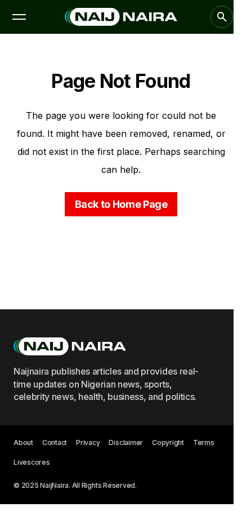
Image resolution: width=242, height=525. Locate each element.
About (23, 442)
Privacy (88, 442)
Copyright (168, 442)
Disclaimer (126, 442)
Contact (54, 442)
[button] (19, 16)
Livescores (32, 462)
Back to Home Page (121, 204)
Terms (203, 442)
